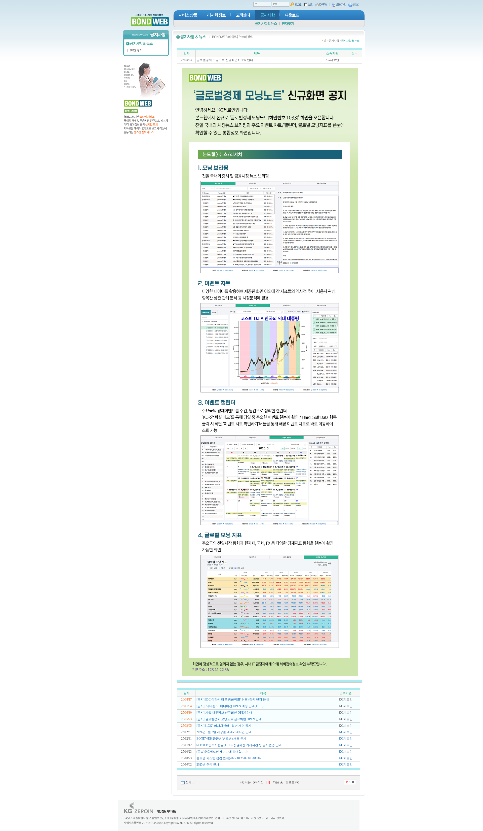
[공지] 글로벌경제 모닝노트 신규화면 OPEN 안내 (229, 719)
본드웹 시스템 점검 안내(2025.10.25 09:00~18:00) (228, 758)
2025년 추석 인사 (207, 764)
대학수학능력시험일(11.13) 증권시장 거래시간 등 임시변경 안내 (238, 745)
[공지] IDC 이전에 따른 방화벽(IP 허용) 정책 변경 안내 (232, 699)
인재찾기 (288, 23)
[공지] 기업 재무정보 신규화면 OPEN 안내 (224, 712)
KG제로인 (345, 732)
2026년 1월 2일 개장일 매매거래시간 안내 (224, 732)
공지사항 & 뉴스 (266, 23)
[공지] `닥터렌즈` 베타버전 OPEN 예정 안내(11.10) (229, 706)
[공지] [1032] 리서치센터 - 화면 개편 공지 (223, 725)
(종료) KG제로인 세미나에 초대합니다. (222, 751)
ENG (356, 5)
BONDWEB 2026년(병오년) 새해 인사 (221, 738)
